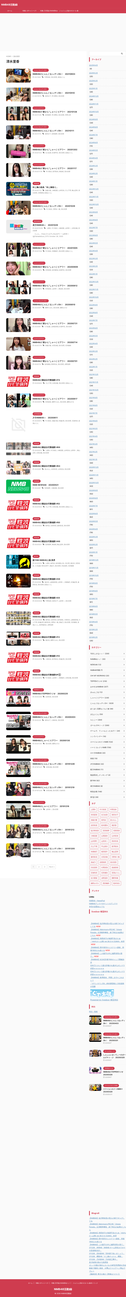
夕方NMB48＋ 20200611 (45, 417)
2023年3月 (93, 258)
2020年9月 (93, 490)
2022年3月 (93, 351)
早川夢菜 (55, 96)
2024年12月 (94, 96)
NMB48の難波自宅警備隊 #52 (46, 503)
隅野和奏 (115, 878)
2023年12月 (94, 189)
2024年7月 (93, 135)
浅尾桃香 (103, 862)
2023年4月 (93, 251)
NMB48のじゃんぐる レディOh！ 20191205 (54, 848)
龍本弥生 (116, 883)
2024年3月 (93, 166)
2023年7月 (93, 227)
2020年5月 (93, 521)
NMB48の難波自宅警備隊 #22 (46, 616)
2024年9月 (93, 119)
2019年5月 (93, 614)
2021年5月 (93, 428)
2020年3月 (93, 537)
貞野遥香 (67, 364)
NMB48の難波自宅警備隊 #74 (46, 380)
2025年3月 (93, 73)
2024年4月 (93, 158)
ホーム (9, 11)
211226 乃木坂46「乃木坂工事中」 (103, 1259)
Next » (52, 867)
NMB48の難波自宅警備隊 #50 (46, 522)
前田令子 (48, 96)
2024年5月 (93, 150)
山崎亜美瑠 (54, 326)
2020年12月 (94, 467)
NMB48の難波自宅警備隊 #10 (46, 656)
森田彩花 (60, 525)
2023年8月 (93, 220)
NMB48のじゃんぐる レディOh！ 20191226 (54, 764)
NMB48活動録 (9, 4)
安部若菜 (116, 830)
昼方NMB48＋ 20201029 (45, 225)
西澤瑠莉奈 (43, 625)
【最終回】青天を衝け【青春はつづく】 (104, 1274)
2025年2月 (93, 81)
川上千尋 (68, 190)
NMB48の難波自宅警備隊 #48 (46, 541)
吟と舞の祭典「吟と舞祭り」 (45, 187)
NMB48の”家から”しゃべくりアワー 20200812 (55, 285)
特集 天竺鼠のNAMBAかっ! (49, 11)
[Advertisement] (63, 31)
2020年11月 (93, 475)
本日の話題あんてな (97, 906)
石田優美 (68, 345)
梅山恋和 (75, 190)
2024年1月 (93, 181)
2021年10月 (93, 390)
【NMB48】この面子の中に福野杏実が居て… (106, 1245)
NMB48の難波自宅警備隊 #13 (46, 637)
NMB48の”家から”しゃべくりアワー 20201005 (55, 248)
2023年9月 (93, 212)
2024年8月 (93, 127)
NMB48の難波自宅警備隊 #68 (46, 447)
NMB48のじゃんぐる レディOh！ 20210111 (53, 130)
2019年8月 (93, 591)
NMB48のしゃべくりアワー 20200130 (51, 740)
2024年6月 (93, 142)
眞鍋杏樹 (115, 867)
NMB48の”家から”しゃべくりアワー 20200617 (55, 399)
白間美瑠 (41, 193)
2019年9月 (93, 583)
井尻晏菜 (48, 270)
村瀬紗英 (61, 421)
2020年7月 (93, 506)
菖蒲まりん (61, 77)
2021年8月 (93, 405)
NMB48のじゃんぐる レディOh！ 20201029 (54, 206)
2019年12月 (93, 560)
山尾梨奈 (49, 833)
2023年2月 (93, 266)
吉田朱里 (54, 469)
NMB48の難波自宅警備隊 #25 (46, 598)
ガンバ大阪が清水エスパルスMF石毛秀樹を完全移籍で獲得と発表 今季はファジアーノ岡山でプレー (107, 1268)
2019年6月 (93, 606)
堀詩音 (72, 563)
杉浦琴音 (55, 153)
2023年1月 (93, 274)
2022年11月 (93, 289)
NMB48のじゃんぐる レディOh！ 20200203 (54, 717)
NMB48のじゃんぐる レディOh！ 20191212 (53, 829)
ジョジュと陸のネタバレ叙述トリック (69, 11)
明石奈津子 (45, 566)
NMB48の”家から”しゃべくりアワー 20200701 (55, 361)
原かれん (47, 469)
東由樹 (61, 171)
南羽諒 (47, 525)
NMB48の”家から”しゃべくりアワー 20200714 (55, 342)
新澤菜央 (55, 171)
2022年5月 (93, 336)
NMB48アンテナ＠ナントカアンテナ (103, 904)
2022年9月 (93, 305)
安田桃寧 (48, 115)
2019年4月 (93, 622)
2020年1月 (93, 552)
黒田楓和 (106, 883)
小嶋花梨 (55, 190)
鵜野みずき (63, 308)
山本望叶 (94, 841)
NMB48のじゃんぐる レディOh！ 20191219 (53, 787)
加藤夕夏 (48, 190)
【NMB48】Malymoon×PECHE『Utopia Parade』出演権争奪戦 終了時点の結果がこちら (107, 932)
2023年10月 (94, 204)
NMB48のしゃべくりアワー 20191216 (51, 806)
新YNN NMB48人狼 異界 (44, 560)
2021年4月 (93, 436)
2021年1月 (93, 459)
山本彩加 (61, 190)
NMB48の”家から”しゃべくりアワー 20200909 (55, 267)
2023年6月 (93, 235)
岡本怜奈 (54, 364)
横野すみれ (49, 308)
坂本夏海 (55, 270)
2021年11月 (93, 382)
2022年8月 (93, 313)
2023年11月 (93, 197)
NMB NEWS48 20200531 (46, 485)
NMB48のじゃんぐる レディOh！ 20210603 (54, 74)
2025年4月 (93, 65)
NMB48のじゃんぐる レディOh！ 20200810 (54, 304)
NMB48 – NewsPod (97, 901)
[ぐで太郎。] (102, 997)
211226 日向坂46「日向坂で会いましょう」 (107, 1253)
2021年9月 (93, 398)
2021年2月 (93, 452)
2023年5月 (93, 243)
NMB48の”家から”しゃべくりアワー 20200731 (55, 323)
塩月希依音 (95, 830)
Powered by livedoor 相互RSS (104, 1000)
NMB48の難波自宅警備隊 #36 (46, 579)
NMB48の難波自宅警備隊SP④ (47, 674)
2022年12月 (93, 282)
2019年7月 (93, 599)
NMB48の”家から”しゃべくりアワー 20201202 (55, 149)
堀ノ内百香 (66, 563)
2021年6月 (93, 421)
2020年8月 (93, 498)
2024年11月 (93, 104)
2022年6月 (93, 328)
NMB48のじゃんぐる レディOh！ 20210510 (54, 93)
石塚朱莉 (75, 421)
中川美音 (49, 171)
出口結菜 (48, 153)
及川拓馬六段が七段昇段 (98, 1262)
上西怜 (49, 228)
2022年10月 (94, 297)
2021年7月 (93, 413)
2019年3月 (93, 629)
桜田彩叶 (104, 852)
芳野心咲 (68, 115)
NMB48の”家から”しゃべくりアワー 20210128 (55, 112)
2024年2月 (93, 173)
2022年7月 (93, 320)
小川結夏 (47, 326)
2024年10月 (94, 112)
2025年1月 (93, 88)
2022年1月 (93, 367)
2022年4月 (93, 343)
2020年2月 (93, 544)
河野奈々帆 (56, 209)
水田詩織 (75, 228)
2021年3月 (93, 444)
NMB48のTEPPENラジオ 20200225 (50, 693)
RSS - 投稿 (93, 1012)
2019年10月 (94, 575)
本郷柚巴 (55, 251)
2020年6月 (93, 513)
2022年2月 (93, 359)
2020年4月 (93, 529)
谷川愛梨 (94, 878)
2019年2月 (93, 637)
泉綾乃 (52, 566)
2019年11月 (93, 568)
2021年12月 (93, 374)
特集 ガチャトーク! (29, 11)
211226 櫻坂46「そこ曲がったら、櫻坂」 (106, 1256)
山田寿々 (68, 228)
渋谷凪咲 (64, 566)
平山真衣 (104, 846)
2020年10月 (94, 483)
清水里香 (54, 77)
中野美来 (47, 77)
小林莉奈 (67, 620)
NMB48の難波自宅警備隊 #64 (46, 466)
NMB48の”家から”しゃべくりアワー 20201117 (55, 168)
